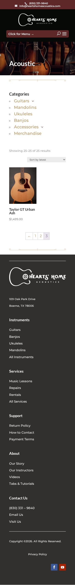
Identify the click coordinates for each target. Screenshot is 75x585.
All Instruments (21, 357)
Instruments (19, 319)
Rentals (15, 395)
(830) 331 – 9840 (22, 508)
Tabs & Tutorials (21, 484)
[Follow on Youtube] (62, 567)
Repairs (15, 388)
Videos (14, 477)
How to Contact (21, 432)
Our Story (16, 463)
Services (16, 371)
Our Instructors (21, 470)
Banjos (14, 337)
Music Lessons (20, 381)
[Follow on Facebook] (54, 567)
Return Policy (19, 426)
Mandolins (17, 350)
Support (15, 415)
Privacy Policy (37, 554)
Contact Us (18, 498)
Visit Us (15, 522)
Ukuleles (16, 343)
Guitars (15, 330)
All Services (18, 401)
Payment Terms (21, 439)
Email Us (16, 515)
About (14, 453)
